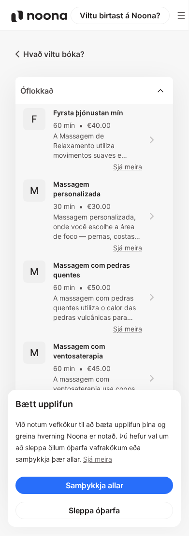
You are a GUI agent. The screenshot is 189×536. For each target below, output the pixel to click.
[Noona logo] (39, 16)
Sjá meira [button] (127, 167)
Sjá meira (97, 459)
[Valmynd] (181, 15)
